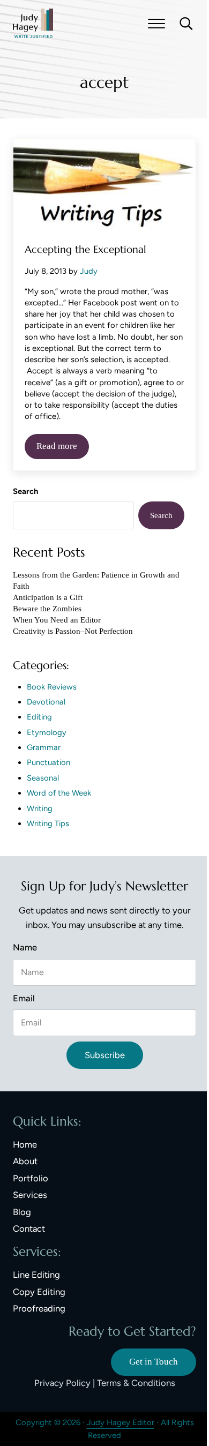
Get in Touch (153, 1362)
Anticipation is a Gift (48, 597)
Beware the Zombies (47, 608)
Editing (39, 717)
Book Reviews (52, 687)
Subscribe (105, 1055)
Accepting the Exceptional (85, 249)
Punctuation (48, 762)
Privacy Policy (62, 1382)
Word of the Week (59, 793)
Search (25, 491)
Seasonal (43, 778)
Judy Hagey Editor (120, 1422)
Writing (40, 808)
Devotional (46, 702)
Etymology (46, 732)
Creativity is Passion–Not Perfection (73, 631)
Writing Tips (48, 823)
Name (25, 947)
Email (24, 998)
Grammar (44, 747)
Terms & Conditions (136, 1382)
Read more (62, 448)
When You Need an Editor (57, 620)
